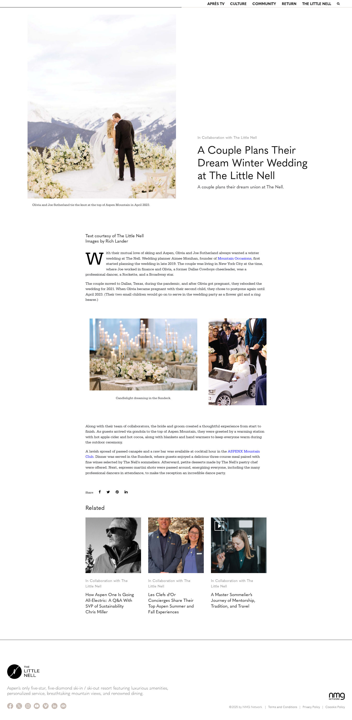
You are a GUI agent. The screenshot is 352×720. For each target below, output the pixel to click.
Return (289, 3)
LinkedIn (54, 706)
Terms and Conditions (282, 707)
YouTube (37, 706)
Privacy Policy (311, 707)
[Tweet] (108, 492)
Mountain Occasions (234, 258)
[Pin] (117, 492)
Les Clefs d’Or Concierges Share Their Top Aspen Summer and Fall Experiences (171, 603)
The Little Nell (316, 3)
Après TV (215, 3)
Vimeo (46, 706)
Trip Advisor (63, 706)
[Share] (100, 492)
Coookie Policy (335, 707)
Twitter (19, 706)
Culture (238, 3)
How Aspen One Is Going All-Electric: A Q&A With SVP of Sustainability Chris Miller (109, 603)
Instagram (28, 706)
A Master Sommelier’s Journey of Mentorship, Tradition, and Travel (233, 600)
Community (264, 3)
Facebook (10, 706)
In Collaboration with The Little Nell (227, 137)
